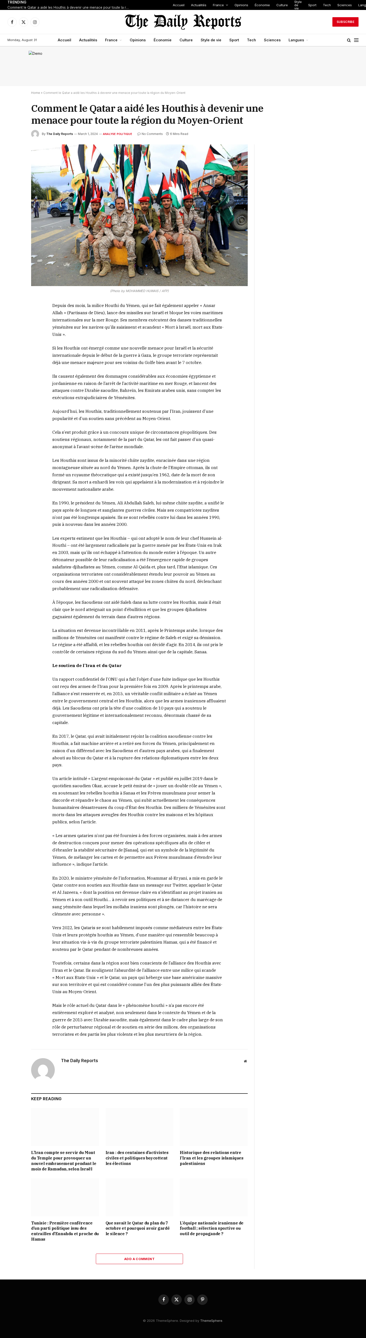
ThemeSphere (211, 1321)
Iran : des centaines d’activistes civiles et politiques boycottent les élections (137, 1158)
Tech (327, 5)
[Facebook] (13, 318)
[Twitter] (13, 329)
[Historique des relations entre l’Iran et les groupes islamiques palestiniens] (214, 1127)
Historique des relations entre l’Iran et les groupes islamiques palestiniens (211, 1158)
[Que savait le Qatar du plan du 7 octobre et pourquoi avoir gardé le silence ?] (140, 1197)
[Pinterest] (13, 352)
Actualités (198, 5)
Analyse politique (117, 134)
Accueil (178, 5)
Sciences (344, 5)
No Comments (152, 134)
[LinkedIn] (13, 341)
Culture (282, 5)
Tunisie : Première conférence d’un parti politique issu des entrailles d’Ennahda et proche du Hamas (65, 1231)
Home (35, 93)
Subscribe (345, 22)
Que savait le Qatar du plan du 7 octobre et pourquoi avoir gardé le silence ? (138, 1228)
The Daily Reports (59, 134)
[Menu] (356, 40)
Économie (262, 5)
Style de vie (298, 5)
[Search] (349, 40)
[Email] (13, 363)
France (218, 5)
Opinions (241, 5)
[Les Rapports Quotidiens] (183, 22)
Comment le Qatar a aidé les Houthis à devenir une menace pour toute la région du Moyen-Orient (69, 7)
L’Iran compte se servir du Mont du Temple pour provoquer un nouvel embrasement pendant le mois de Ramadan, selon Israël (63, 1160)
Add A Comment (139, 1259)
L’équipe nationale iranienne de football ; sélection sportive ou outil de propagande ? (212, 1228)
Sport (312, 5)
